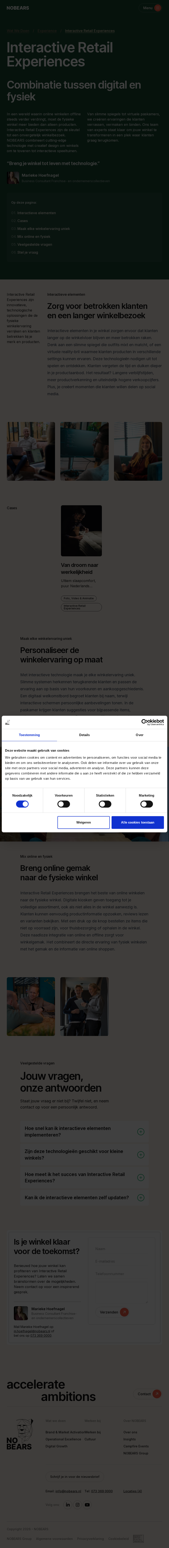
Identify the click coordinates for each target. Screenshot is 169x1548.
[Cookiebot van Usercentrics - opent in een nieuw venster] (144, 722)
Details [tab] (84, 735)
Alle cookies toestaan (137, 822)
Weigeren (83, 822)
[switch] (63, 804)
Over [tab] (139, 735)
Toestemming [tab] (29, 735)
